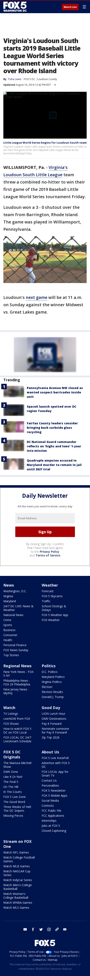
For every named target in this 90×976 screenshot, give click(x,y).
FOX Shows (11, 724)
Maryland (9, 601)
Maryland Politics (53, 677)
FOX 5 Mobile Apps (54, 795)
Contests (48, 806)
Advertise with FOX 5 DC (56, 765)
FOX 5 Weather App (55, 615)
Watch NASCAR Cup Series (16, 873)
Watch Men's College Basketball (17, 887)
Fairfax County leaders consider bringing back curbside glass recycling (52, 427)
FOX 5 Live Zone (14, 797)
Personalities (50, 785)
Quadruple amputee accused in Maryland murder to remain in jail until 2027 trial (54, 464)
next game (36, 297)
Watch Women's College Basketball (15, 895)
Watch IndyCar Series (17, 880)
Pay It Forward (52, 724)
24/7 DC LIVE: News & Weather (18, 608)
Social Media (50, 800)
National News (13, 615)
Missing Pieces (13, 816)
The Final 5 (10, 782)
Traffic (46, 601)
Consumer (10, 635)
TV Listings (10, 714)
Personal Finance (15, 645)
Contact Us (49, 780)
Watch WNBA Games (17, 903)
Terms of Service (48, 555)
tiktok (57, 929)
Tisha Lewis (14, 79)
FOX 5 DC (29, 79)
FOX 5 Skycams (52, 596)
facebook (33, 929)
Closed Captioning (54, 831)
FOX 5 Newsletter (54, 790)
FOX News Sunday (15, 650)
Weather (50, 585)
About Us (50, 751)
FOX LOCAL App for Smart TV (55, 773)
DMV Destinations (54, 719)
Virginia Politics (52, 682)
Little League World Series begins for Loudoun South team (45, 142)
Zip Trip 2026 (50, 737)
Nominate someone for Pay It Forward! (55, 730)
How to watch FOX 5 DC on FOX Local (17, 730)
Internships (49, 821)
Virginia (8, 596)
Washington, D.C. (15, 591)
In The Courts (12, 792)
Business (9, 630)
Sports (7, 625)
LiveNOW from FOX (16, 719)
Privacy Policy (49, 552)
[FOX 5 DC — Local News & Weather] (15, 7)
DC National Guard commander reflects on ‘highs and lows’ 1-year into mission (54, 446)
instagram (49, 929)
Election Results (52, 692)
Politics (48, 665)
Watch (9, 707)
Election (47, 687)
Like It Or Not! (12, 777)
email (65, 929)
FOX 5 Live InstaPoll (55, 758)
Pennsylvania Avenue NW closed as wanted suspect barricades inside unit (55, 392)
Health (7, 640)
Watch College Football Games (19, 859)
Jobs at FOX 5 (51, 826)
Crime (7, 620)
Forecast (48, 591)
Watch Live (70, 7)
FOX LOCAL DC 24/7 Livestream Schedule (17, 739)
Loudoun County (47, 79)
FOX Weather (51, 620)
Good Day (51, 707)
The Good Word (14, 802)
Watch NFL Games (16, 852)
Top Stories (11, 655)
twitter (41, 929)
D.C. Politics (50, 672)
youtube (25, 929)
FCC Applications (53, 816)
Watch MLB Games (16, 866)
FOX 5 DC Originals (12, 754)
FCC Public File (51, 811)
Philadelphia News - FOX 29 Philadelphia (16, 682)
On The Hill (10, 787)
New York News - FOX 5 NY (18, 673)
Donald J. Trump (53, 697)
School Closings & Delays (54, 608)
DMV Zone (10, 772)
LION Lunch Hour (53, 714)
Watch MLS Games (16, 908)
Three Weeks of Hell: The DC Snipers (17, 809)
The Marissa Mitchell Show (17, 765)
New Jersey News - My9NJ (16, 691)
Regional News (17, 665)
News (8, 585)
